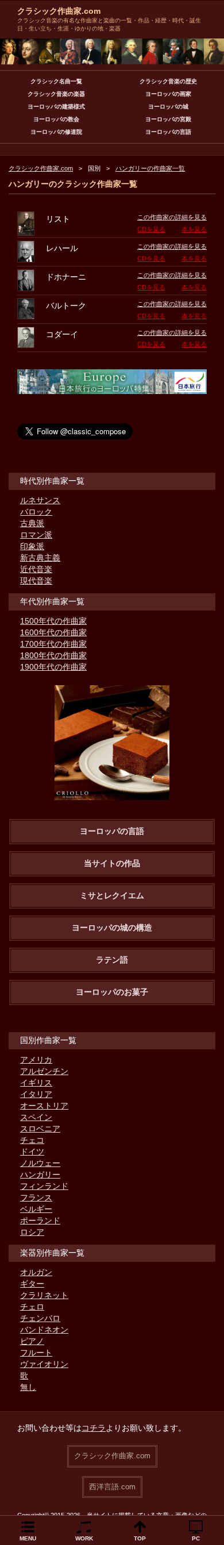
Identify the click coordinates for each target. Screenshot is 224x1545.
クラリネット (44, 1295)
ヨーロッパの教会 (56, 119)
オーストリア (44, 1105)
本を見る (194, 229)
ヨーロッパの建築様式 (56, 106)
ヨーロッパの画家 (168, 94)
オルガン (36, 1272)
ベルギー (36, 1209)
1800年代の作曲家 (53, 655)
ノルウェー (40, 1163)
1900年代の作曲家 (53, 666)
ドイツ (32, 1151)
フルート (36, 1352)
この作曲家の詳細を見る (172, 217)
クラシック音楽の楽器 (56, 94)
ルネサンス (40, 500)
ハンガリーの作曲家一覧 (150, 168)
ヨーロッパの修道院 (56, 132)
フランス (36, 1197)
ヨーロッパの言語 (168, 132)
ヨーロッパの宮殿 (168, 119)
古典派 (32, 523)
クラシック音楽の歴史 (168, 81)
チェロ (32, 1306)
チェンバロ (40, 1318)
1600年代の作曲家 (53, 632)
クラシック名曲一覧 (56, 81)
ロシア (32, 1232)
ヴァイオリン (44, 1364)
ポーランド (40, 1220)
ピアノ (32, 1341)
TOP (140, 1538)
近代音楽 (36, 569)
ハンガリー (40, 1174)
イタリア (36, 1094)
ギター (32, 1283)
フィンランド (44, 1186)
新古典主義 (40, 557)
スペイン (36, 1117)
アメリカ (36, 1059)
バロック (36, 511)
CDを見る (151, 229)
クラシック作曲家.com (59, 11)
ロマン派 (36, 534)
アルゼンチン (44, 1071)
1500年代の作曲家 (53, 620)
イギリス (36, 1082)
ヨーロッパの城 (168, 106)
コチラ (94, 1427)
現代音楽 (36, 580)
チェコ (32, 1140)
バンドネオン (44, 1329)
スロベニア (40, 1128)
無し (28, 1387)
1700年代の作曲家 (53, 643)
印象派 (32, 546)
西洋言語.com (112, 1486)
